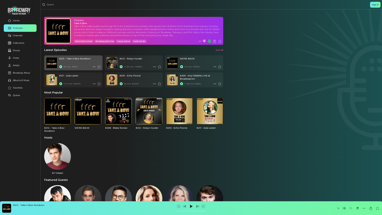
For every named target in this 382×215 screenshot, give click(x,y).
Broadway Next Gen (105, 41)
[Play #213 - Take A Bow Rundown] (60, 66)
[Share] (370, 208)
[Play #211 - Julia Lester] (60, 83)
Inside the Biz (139, 41)
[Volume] (344, 208)
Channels (17, 35)
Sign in (375, 4)
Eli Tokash (57, 173)
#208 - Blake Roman (116, 128)
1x (338, 208)
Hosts (16, 58)
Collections (18, 43)
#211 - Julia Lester (68, 75)
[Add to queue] (350, 208)
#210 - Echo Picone (130, 75)
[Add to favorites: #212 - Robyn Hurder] (159, 66)
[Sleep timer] (357, 208)
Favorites (17, 87)
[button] (344, 208)
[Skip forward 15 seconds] (203, 206)
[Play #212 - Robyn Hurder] (121, 66)
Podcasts (18, 28)
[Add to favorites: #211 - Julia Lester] (99, 83)
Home (16, 20)
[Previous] (184, 206)
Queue (16, 95)
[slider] (191, 211)
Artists (16, 65)
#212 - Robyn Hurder (131, 58)
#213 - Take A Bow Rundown (28, 205)
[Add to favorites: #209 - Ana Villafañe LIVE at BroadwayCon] (219, 83)
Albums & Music (21, 80)
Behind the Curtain (84, 41)
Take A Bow (80, 23)
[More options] (364, 208)
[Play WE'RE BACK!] (181, 66)
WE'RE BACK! (187, 58)
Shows (16, 50)
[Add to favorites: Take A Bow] (219, 41)
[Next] (197, 206)
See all (219, 50)
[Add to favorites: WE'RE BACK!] (219, 66)
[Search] (43, 4)
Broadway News (21, 73)
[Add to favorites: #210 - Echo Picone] (159, 83)
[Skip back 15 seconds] (179, 206)
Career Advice (123, 41)
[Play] (191, 206)
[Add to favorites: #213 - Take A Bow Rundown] (377, 208)
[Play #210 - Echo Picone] (121, 83)
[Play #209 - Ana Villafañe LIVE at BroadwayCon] (181, 83)
